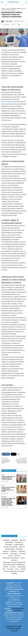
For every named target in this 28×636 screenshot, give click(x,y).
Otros (2, 474)
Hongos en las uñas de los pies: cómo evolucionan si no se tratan (8, 489)
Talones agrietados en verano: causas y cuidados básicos (8, 478)
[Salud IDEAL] (2, 21)
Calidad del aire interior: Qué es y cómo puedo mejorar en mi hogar (21, 461)
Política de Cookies (13, 628)
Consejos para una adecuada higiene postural (5, 461)
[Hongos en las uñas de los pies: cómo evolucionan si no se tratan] (22, 489)
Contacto (14, 631)
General (8, 8)
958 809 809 (17, 611)
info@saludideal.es (17, 608)
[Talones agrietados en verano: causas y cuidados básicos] (22, 478)
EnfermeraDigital (7, 101)
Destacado (3, 496)
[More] (18, 24)
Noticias (3, 8)
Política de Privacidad (13, 626)
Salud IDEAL (9, 21)
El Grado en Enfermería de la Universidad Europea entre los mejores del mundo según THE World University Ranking (8, 502)
